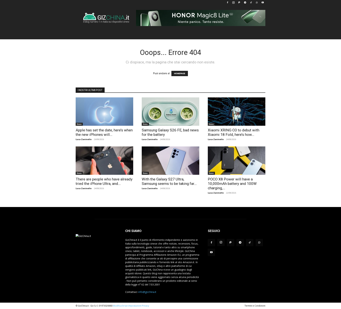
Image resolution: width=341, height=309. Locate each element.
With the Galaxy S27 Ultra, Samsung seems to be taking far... (169, 181)
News (79, 124)
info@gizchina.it (147, 292)
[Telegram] (245, 2)
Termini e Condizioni (255, 305)
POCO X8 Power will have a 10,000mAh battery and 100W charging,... (232, 183)
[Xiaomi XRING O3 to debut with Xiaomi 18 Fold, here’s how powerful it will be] (236, 111)
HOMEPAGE (179, 73)
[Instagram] (233, 2)
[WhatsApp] (256, 2)
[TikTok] (251, 2)
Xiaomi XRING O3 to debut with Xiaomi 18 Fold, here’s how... (233, 132)
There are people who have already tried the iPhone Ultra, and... (104, 181)
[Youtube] (262, 2)
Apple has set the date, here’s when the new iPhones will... (104, 132)
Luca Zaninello (83, 139)
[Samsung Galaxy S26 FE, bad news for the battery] (170, 111)
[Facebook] (227, 2)
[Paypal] (239, 2)
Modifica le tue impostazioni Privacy (131, 305)
